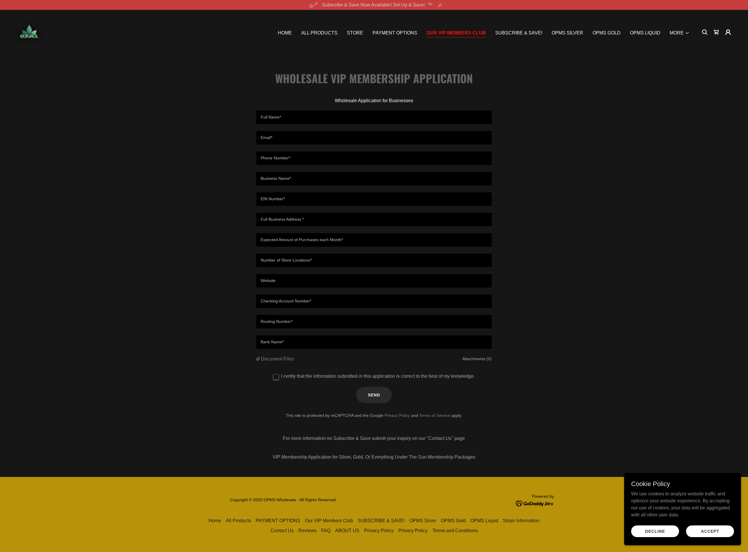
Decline (655, 531)
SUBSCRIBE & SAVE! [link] (518, 32)
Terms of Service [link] (434, 415)
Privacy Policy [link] (397, 415)
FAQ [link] (325, 530)
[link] (29, 31)
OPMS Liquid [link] (645, 32)
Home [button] (215, 520)
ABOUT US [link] (347, 530)
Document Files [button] (277, 358)
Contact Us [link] (282, 530)
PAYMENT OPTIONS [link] (395, 32)
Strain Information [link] (521, 520)
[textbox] (373, 117)
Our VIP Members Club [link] (456, 32)
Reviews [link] (307, 530)
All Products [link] (319, 32)
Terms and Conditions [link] (455, 530)
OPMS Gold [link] (607, 32)
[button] (680, 32)
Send (374, 395)
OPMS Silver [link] (567, 32)
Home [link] (285, 32)
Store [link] (355, 32)
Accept (710, 531)
